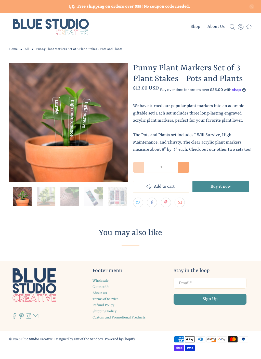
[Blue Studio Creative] (51, 27)
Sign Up (210, 299)
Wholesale (101, 281)
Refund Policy (103, 305)
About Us (216, 26)
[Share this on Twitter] (138, 202)
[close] (251, 6)
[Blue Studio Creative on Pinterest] (21, 318)
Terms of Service (106, 299)
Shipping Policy (104, 311)
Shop (195, 26)
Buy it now (221, 186)
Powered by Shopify (120, 339)
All (27, 49)
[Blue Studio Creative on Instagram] (29, 318)
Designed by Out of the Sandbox (78, 339)
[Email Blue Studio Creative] (35, 318)
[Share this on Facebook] (152, 202)
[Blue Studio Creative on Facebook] (14, 318)
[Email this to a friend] (180, 202)
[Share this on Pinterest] (166, 202)
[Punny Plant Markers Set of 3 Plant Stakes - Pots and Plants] (68, 122)
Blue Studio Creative (37, 339)
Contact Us (101, 287)
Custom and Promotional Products (119, 317)
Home (13, 49)
